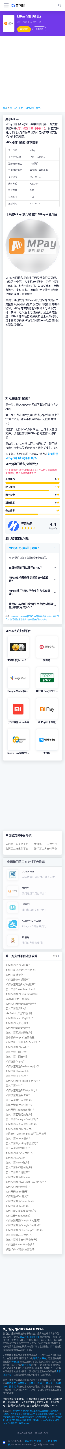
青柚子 (30, 1420)
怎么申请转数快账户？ (18, 1148)
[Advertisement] (32, 71)
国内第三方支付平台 (17, 844)
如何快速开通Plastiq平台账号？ (23, 1080)
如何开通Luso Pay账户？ (20, 1018)
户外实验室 (30, 1414)
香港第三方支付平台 (45, 844)
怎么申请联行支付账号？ (19, 1100)
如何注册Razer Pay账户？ (20, 1244)
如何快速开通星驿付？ (18, 1186)
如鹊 (24, 1420)
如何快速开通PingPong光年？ (22, 994)
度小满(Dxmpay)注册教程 (20, 1037)
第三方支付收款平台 (30, 1337)
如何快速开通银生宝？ (18, 1095)
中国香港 (38, 616)
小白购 (38, 1417)
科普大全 (30, 1417)
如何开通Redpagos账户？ (20, 1109)
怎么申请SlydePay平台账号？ (22, 1143)
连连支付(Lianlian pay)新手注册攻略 (26, 1133)
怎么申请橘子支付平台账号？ (22, 1239)
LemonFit (44, 1420)
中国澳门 (29, 616)
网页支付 (43, 619)
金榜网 (44, 1417)
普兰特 (12, 1420)
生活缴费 (22, 619)
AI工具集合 (43, 1411)
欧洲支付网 (45, 1399)
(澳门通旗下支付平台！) (30, 128)
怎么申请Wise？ (15, 1085)
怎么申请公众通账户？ (18, 1172)
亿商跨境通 (53, 1411)
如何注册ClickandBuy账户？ (21, 1210)
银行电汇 (11, 1383)
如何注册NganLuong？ (19, 1215)
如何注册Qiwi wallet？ (18, 1071)
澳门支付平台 (16, 108)
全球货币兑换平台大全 (18, 1405)
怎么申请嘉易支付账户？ (19, 1235)
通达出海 (34, 1411)
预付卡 (49, 1383)
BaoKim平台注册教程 (18, 999)
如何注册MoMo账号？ (18, 1206)
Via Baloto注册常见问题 (19, 1013)
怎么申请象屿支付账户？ (19, 1167)
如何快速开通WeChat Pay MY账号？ (26, 1182)
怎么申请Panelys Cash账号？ (22, 1119)
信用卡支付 (47, 616)
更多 (55, 956)
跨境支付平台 (39, 1358)
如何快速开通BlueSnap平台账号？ (25, 1230)
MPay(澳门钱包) (33, 108)
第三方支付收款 (24, 1433)
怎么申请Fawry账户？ (18, 1162)
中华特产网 (24, 1411)
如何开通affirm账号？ (18, 1191)
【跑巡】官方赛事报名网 (14, 1414)
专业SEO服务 (42, 1414)
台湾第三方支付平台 (17, 848)
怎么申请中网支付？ (17, 1052)
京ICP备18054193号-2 (45, 1444)
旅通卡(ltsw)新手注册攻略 (20, 1249)
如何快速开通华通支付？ (19, 1129)
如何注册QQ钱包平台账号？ (21, 970)
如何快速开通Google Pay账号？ (24, 1220)
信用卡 (32, 1383)
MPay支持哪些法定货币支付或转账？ (28, 579)
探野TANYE (24, 1423)
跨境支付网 (42, 1402)
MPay (22, 616)
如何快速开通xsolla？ (18, 1047)
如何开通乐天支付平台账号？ (22, 1124)
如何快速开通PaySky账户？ (21, 984)
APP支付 (15, 616)
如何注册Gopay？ (16, 1061)
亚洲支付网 (31, 1399)
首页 (5, 108)
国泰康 (19, 1420)
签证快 (51, 1414)
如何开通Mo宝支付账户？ (20, 1153)
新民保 (51, 1420)
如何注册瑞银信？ (16, 975)
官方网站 (24, 29)
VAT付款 (15, 1362)
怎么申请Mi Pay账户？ (18, 1138)
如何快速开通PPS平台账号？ (22, 1090)
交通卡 (40, 1383)
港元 (55, 616)
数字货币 (13, 1386)
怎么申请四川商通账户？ (19, 1032)
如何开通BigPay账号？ (18, 1023)
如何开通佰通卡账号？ (18, 965)
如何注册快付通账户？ (18, 979)
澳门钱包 (14, 619)
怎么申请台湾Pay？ (17, 1008)
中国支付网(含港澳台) (13, 1399)
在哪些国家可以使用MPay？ (26, 567)
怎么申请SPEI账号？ (17, 1076)
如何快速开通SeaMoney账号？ (23, 1066)
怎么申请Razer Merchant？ (21, 989)
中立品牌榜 (21, 1417)
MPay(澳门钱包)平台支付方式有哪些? (29, 592)
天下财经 (52, 1417)
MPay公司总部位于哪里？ (24, 547)
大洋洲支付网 (27, 1402)
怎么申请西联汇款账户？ (19, 1114)
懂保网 (36, 1420)
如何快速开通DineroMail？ (21, 1201)
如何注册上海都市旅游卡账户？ (23, 1042)
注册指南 (39, 29)
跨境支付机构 (41, 1433)
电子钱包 (22, 1383)
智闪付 (16, 1411)
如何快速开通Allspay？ (18, 1177)
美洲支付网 (13, 1402)
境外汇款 (26, 1365)
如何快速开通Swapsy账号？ (21, 1003)
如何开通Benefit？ (16, 1158)
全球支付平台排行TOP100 (44, 1405)
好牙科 (12, 1417)
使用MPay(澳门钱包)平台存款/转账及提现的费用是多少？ (31, 605)
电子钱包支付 (33, 619)
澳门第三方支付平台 (45, 848)
